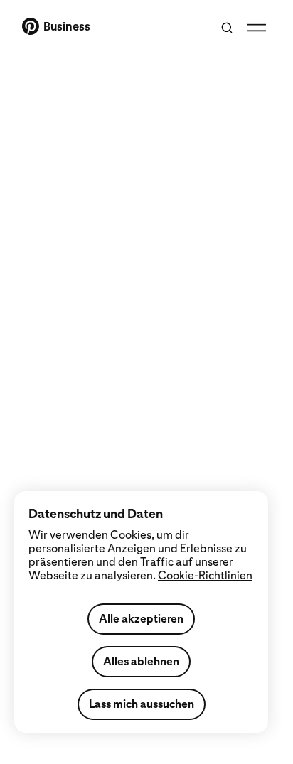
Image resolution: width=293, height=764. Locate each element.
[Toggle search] (227, 28)
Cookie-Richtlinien (205, 575)
